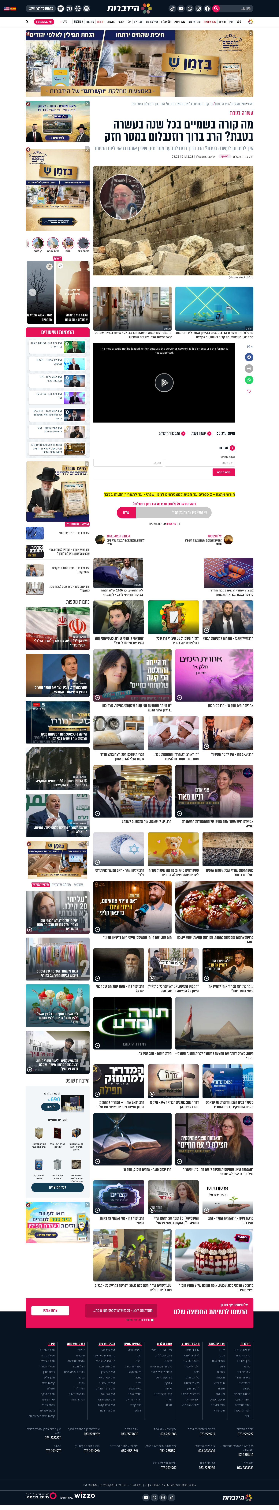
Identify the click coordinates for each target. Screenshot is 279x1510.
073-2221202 (169, 1468)
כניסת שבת (244, 1383)
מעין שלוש (49, 1377)
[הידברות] (129, 8)
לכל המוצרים (57, 1187)
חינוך (138, 1383)
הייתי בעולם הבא (190, 1405)
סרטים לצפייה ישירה (161, 1366)
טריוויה (168, 1388)
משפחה (220, 1377)
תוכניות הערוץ (191, 1344)
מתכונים (80, 1355)
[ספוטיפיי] (61, 8)
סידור (51, 1344)
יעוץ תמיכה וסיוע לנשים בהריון (161, 1446)
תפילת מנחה (48, 1355)
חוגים (169, 1405)
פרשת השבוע (217, 1399)
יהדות (222, 1350)
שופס (121, 22)
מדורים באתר (217, 1344)
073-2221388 (168, 1434)
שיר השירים (48, 1399)
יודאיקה (137, 1410)
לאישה (81, 1350)
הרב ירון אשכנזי (107, 1383)
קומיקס (168, 1383)
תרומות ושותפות (242, 1394)
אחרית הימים (134, 1394)
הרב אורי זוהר (108, 1394)
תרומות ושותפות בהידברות (201, 1429)
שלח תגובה (223, 472)
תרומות (100, 22)
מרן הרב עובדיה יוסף (104, 1355)
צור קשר (90, 22)
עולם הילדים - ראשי (161, 1350)
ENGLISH (78, 22)
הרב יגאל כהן (108, 1372)
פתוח (196, 1372)
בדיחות (168, 1361)
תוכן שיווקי (219, 1410)
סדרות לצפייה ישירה (161, 1372)
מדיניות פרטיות (242, 1350)
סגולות (138, 1377)
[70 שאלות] (69, 8)
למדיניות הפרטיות (157, 524)
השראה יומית (192, 1399)
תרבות (221, 1388)
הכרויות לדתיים (133, 1399)
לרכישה (50, 1106)
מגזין (231, 22)
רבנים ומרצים (107, 1344)
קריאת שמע (48, 1383)
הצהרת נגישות (242, 1410)
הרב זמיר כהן (194, 22)
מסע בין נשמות (191, 1383)
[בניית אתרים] (84, 1497)
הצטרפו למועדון (42, 22)
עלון (129, 22)
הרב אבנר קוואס (106, 1405)
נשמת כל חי (48, 1405)
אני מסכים (162, 524)
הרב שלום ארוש (106, 1399)
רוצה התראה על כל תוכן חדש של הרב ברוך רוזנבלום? (164, 503)
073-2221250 (207, 1468)
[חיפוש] (216, 8)
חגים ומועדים (218, 1405)
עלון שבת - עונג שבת (165, 1429)
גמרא (138, 1361)
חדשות (222, 22)
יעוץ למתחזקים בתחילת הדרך (84, 1429)
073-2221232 (92, 1434)
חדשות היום (218, 1361)
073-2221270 (53, 1451)
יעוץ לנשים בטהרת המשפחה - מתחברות (237, 1447)
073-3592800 (129, 1434)
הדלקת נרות (78, 1366)
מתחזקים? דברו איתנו (40, 8)
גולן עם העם (192, 1377)
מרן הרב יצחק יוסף (105, 1361)
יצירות (169, 1399)
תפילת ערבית (47, 1361)
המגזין (221, 1355)
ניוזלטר (246, 1366)
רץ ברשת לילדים (163, 1355)
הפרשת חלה (78, 1399)
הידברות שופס (243, 1399)
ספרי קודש (135, 1405)
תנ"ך (138, 1355)
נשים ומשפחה (76, 1344)
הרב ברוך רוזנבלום (169, 433)
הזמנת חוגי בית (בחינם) (87, 1446)
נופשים (246, 1388)
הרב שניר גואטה (106, 1377)
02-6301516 (245, 1454)
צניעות (81, 1377)
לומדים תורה (134, 1350)
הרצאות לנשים (77, 1394)
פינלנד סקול (135, 1372)
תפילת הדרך (48, 1394)
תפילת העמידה (47, 1366)
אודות (247, 1416)
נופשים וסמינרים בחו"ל (165, 1463)
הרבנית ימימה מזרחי (74, 1372)
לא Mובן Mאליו (191, 1355)
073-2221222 (245, 1434)
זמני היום (138, 22)
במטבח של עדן (191, 1361)
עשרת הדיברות (133, 1366)
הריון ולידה (79, 1388)
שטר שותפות (210, 22)
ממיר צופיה (247, 1463)
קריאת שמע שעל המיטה (41, 1416)
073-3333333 (245, 1468)
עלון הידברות (243, 1361)
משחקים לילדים (163, 1377)
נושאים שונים (132, 1344)
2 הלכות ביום (243, 1372)
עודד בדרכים (192, 1350)
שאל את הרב (152, 22)
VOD (239, 22)
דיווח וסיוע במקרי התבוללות (124, 1446)
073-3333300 (206, 1451)
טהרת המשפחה (76, 1361)
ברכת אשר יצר (47, 1410)
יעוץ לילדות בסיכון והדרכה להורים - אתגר (44, 1430)
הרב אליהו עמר (107, 1410)
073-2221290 (92, 1451)
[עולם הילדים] (86, 8)
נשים (222, 1366)
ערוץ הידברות (243, 1355)
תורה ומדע (219, 1383)
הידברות (246, 1344)
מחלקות (111, 22)
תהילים (51, 1388)
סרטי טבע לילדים (163, 1394)
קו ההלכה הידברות (205, 1446)
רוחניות (221, 1372)
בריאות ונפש (134, 1388)
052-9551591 (168, 1451)
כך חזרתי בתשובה (190, 1394)
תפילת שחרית (47, 1350)
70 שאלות (165, 22)
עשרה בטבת (199, 433)
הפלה (81, 1383)
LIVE (65, 22)
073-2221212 (207, 1434)
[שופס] (78, 8)
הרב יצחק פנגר (107, 1366)
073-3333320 (53, 1438)
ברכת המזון (49, 1372)
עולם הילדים (179, 22)
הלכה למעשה (192, 1366)
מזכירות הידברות (244, 1429)
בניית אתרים (66, 1497)
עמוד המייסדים (242, 1405)
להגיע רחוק (193, 1388)
